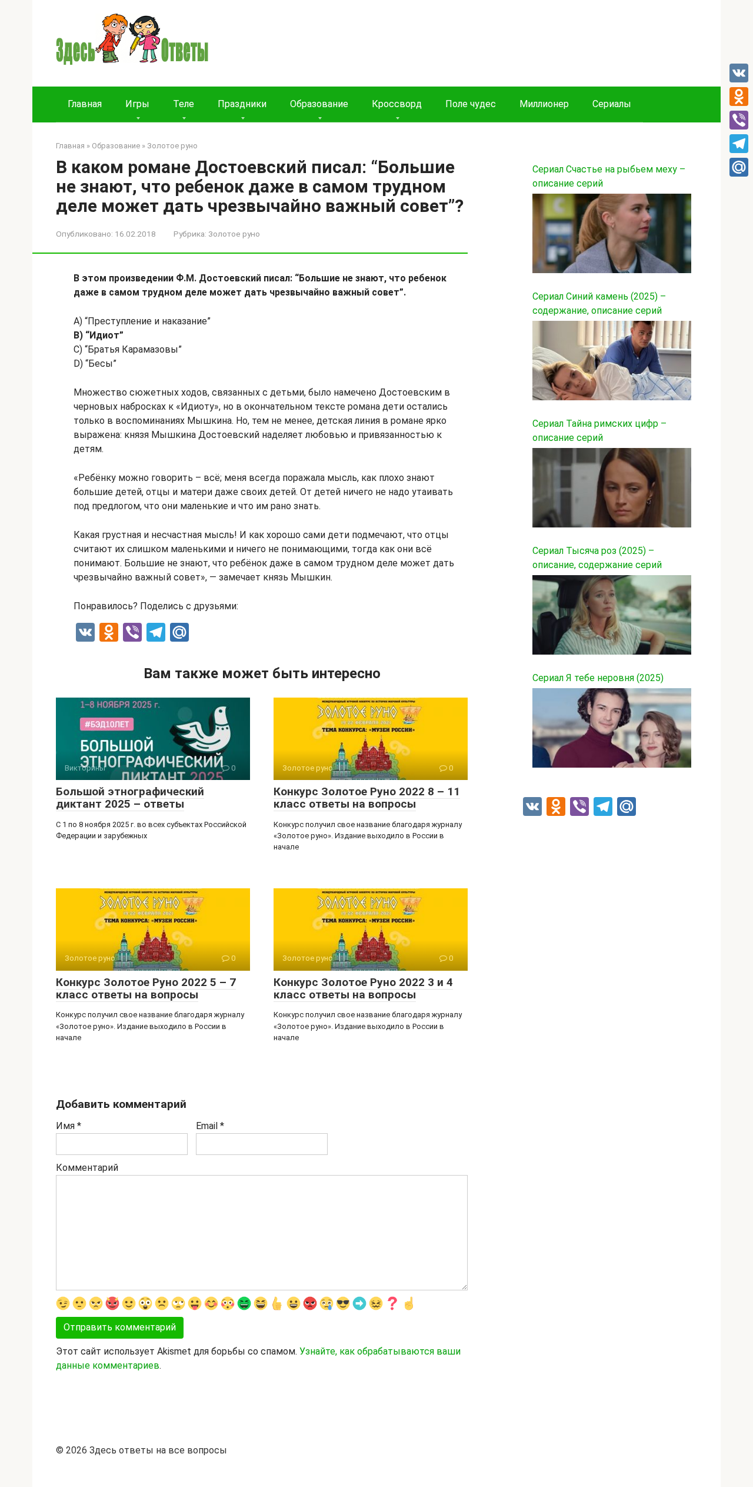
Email (210, 1125)
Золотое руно (234, 233)
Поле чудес (470, 103)
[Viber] (739, 120)
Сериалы (611, 103)
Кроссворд (397, 103)
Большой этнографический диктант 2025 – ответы (130, 798)
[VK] (739, 73)
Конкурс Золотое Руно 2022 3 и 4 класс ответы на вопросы (363, 988)
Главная (85, 103)
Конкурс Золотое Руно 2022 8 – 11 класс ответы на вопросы (367, 798)
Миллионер (544, 103)
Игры (137, 103)
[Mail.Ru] (739, 167)
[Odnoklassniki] (739, 96)
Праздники (242, 103)
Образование (319, 103)
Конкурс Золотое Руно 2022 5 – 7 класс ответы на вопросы (146, 988)
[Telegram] (739, 143)
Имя (68, 1125)
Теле (183, 103)
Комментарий (87, 1167)
